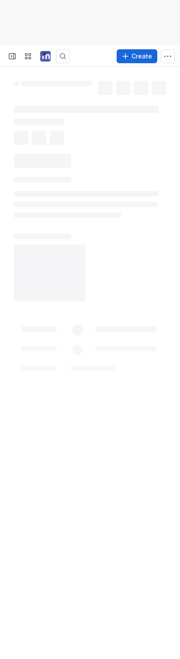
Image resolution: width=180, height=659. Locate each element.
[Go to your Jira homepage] (45, 56)
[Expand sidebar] (12, 56)
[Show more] (168, 56)
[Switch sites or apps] (28, 56)
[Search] (63, 56)
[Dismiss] (168, 611)
